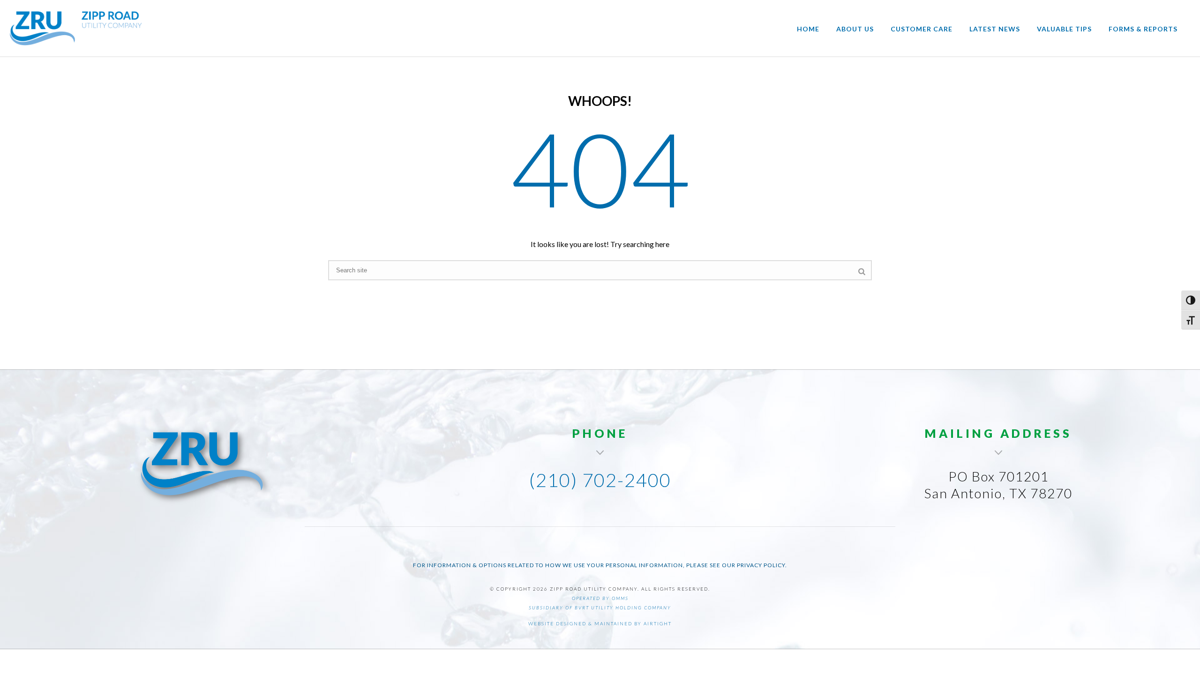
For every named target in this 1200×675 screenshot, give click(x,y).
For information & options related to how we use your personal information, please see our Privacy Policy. (600, 565)
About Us (855, 29)
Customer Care (921, 29)
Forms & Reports (1143, 29)
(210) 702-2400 (600, 480)
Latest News (994, 29)
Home (808, 29)
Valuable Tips (1064, 29)
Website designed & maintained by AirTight (600, 623)
